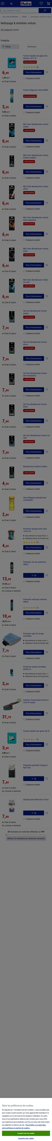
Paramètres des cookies (26, 1138)
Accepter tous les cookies (26, 1133)
